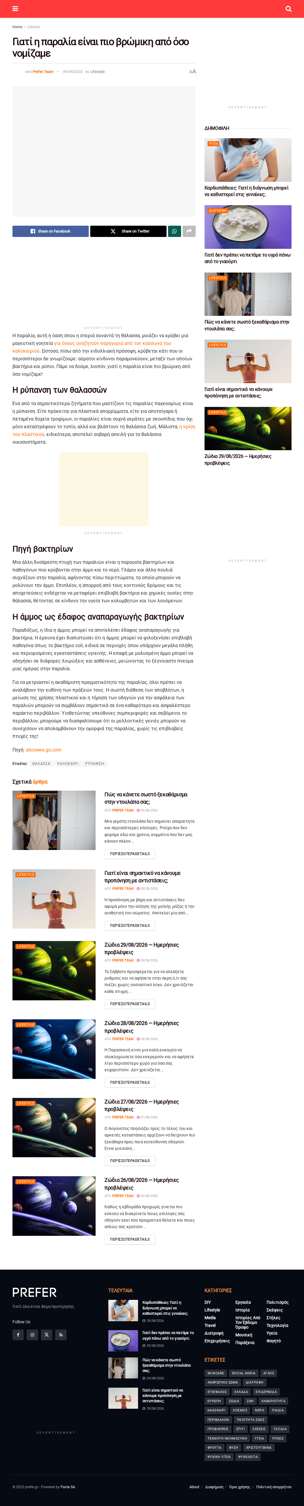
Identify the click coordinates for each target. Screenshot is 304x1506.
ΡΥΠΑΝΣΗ (94, 764)
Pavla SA (68, 1487)
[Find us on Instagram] (32, 1335)
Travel (210, 1325)
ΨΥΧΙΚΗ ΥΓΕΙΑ (219, 1457)
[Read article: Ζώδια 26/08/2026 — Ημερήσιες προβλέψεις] (54, 1206)
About (194, 1487)
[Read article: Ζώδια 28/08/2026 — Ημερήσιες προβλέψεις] (54, 1049)
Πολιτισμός (278, 1302)
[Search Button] (289, 9)
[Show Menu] (15, 9)
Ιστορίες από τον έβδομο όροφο (247, 1322)
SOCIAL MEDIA (244, 1373)
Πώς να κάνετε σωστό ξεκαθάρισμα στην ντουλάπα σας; (166, 1365)
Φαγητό (274, 1340)
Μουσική (243, 1335)
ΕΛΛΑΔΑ (241, 1392)
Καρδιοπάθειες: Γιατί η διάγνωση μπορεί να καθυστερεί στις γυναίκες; (165, 1307)
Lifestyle (33, 27)
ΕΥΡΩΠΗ (214, 1401)
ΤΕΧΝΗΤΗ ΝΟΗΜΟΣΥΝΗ (227, 1438)
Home (17, 27)
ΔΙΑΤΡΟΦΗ (255, 1382)
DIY (208, 1302)
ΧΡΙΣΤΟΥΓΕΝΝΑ (259, 1448)
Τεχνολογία (277, 1325)
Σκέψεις (275, 1310)
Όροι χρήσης (239, 1487)
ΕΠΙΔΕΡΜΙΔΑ (266, 1392)
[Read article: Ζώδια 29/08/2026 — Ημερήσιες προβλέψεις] (54, 970)
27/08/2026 (149, 1117)
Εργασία (243, 1302)
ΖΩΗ (250, 1401)
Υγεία (213, 144)
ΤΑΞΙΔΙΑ (280, 1429)
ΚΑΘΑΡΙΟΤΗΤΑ (274, 1401)
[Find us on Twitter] (46, 1335)
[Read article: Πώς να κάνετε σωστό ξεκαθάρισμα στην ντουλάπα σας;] (54, 820)
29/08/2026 (149, 810)
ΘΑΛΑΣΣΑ (41, 764)
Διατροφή (218, 211)
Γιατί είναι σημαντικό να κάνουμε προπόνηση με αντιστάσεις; (162, 1395)
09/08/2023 (73, 71)
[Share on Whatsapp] (174, 231)
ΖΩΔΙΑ (234, 1401)
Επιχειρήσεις (217, 1340)
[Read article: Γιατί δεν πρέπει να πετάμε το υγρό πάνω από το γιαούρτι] (248, 227)
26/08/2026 (149, 1196)
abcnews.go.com (43, 750)
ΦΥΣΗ (233, 1448)
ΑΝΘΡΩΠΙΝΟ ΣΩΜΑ (223, 1382)
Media (210, 1317)
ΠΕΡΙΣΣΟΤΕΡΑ (130, 854)
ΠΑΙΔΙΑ (278, 1410)
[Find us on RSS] (60, 1335)
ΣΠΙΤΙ (240, 1429)
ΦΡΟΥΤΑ (214, 1448)
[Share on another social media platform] (189, 231)
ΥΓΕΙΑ (259, 1438)
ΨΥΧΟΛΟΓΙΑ (248, 1457)
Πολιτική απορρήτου (274, 1487)
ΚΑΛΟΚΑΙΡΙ (67, 764)
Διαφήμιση (214, 1487)
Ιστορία (242, 1310)
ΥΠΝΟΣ (278, 1438)
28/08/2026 (149, 1039)
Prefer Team (43, 71)
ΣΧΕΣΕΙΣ (259, 1429)
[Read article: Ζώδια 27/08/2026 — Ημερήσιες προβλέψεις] (54, 1127)
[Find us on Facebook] (18, 1335)
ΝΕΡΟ (259, 1410)
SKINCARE (216, 1373)
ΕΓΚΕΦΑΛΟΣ (217, 1392)
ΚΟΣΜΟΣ (240, 1410)
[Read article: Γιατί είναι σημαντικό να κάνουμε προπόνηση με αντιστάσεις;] (54, 899)
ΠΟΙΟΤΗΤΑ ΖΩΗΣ (251, 1420)
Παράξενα (244, 1342)
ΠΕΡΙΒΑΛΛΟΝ (218, 1420)
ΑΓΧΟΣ (268, 1373)
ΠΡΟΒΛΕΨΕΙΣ (218, 1429)
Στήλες (274, 1317)
